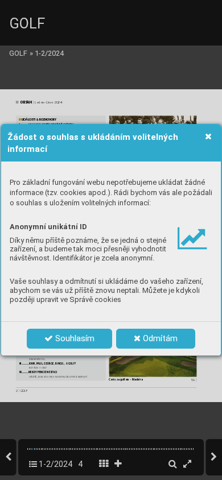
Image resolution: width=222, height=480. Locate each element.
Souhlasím (73, 338)
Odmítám (159, 338)
